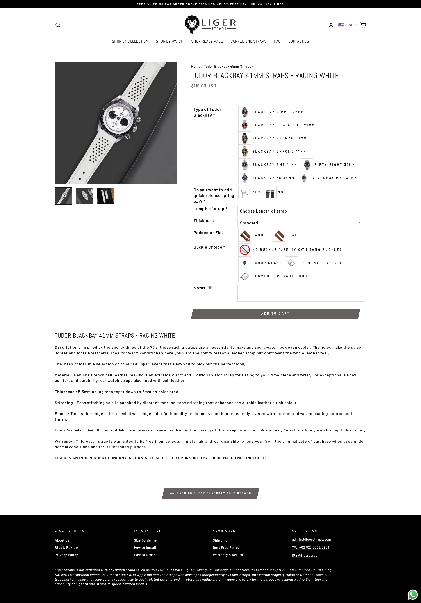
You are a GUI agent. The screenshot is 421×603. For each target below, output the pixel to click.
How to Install (145, 547)
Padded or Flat (208, 232)
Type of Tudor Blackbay (207, 112)
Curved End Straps (248, 41)
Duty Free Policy (226, 547)
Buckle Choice (209, 246)
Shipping (220, 540)
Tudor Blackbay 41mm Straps (227, 66)
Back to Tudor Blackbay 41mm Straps (214, 493)
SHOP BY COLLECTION (130, 41)
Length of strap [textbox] (211, 208)
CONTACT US (298, 41)
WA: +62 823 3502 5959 (311, 547)
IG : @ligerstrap (305, 555)
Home (196, 66)
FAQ (277, 41)
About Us (62, 540)
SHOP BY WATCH (170, 41)
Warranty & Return (228, 555)
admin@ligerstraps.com (311, 539)
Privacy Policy (66, 555)
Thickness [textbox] (204, 220)
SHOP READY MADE (207, 41)
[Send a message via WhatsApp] (413, 595)
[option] (210, 4)
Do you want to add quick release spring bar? (214, 195)
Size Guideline (145, 540)
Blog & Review (66, 547)
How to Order (144, 555)
